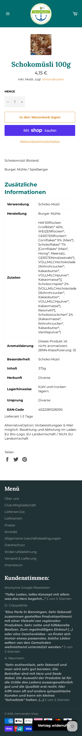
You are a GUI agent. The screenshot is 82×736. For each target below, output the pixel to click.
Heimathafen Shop (26, 713)
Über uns (12, 499)
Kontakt (11, 532)
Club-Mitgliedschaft (20, 505)
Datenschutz (15, 545)
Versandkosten (53, 79)
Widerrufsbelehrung (21, 552)
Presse (10, 525)
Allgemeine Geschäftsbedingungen (33, 538)
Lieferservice (15, 512)
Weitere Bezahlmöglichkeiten (40, 141)
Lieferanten (13, 518)
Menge (10, 91)
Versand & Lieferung (20, 558)
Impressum (14, 565)
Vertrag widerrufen (54, 725)
